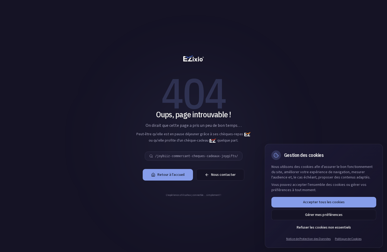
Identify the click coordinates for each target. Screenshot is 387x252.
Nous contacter (223, 174)
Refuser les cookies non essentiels (324, 227)
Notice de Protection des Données (308, 239)
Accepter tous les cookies (323, 202)
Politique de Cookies (348, 239)
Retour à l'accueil (171, 174)
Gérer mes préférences (323, 214)
